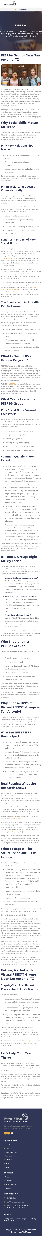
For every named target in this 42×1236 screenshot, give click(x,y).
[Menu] (37, 4)
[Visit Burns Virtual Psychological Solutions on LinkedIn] (9, 1134)
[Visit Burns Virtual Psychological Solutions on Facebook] (12, 1134)
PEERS (12, 384)
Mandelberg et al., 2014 (15, 832)
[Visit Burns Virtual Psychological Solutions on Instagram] (5, 1134)
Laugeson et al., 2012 (17, 818)
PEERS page (28, 1041)
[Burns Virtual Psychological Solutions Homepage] (10, 4)
